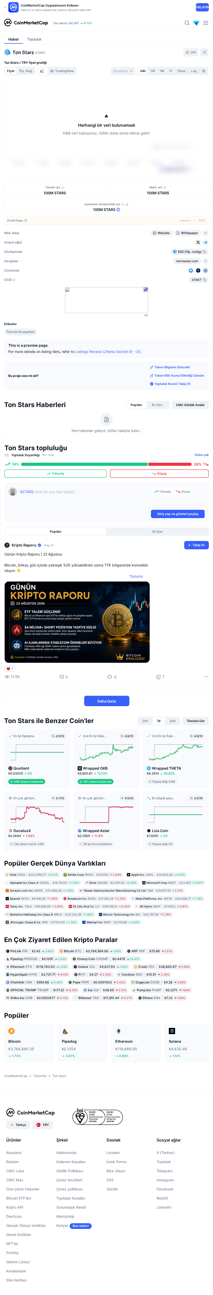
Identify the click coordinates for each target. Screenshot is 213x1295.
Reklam (12, 1161)
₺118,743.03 (39, 966)
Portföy (12, 1253)
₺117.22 (43, 990)
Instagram (165, 1180)
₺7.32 (164, 998)
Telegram (164, 1171)
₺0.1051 (38, 959)
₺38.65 (107, 990)
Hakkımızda (66, 1152)
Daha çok (202, 455)
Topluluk (164, 1161)
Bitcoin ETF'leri (18, 1198)
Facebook (165, 1189)
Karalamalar (16, 1271)
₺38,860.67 (164, 966)
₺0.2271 (163, 990)
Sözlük (112, 1189)
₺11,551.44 (105, 998)
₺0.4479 (108, 959)
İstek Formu (116, 1161)
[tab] (43, 71)
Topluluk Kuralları (70, 1198)
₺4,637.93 (103, 966)
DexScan (14, 1216)
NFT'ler (12, 1243)
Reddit (162, 1198)
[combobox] (123, 71)
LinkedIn (164, 1207)
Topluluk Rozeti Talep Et (173, 384)
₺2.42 (32, 951)
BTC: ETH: (94, 19)
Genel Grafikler (18, 1234)
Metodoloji (65, 1216)
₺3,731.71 (39, 974)
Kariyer (62, 1225)
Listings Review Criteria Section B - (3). (108, 351)
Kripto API (14, 1207)
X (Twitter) (166, 1152)
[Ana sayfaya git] (26, 23)
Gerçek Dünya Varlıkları (26, 1225)
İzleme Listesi (18, 1262)
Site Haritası (16, 1280)
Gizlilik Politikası (69, 1171)
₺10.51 (145, 974)
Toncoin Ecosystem (20, 332)
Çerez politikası (69, 1189)
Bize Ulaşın (115, 1171)
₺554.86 (36, 982)
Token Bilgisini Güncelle (172, 367)
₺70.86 (151, 951)
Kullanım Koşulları (70, 1161)
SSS (110, 1180)
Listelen (113, 1152)
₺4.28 (161, 982)
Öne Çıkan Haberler (22, 1189)
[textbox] (84, 498)
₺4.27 (94, 974)
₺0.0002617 (39, 998)
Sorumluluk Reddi (71, 1207)
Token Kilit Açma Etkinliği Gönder (179, 375)
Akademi (13, 1152)
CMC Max (14, 1180)
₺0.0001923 (99, 982)
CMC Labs (15, 1171)
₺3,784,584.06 (92, 951)
